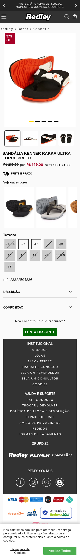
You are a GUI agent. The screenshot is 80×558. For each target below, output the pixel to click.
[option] (40, 82)
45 (10, 267)
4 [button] (50, 121)
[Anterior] (3, 5)
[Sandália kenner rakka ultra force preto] (19, 208)
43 (47, 255)
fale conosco (40, 400)
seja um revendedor (40, 373)
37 (36, 244)
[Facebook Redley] (20, 486)
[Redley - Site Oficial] (18, 457)
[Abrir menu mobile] (9, 17)
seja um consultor (40, 378)
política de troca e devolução (40, 411)
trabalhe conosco (40, 367)
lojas (40, 355)
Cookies (40, 384)
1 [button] (31, 121)
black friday (40, 361)
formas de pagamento (40, 434)
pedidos (40, 428)
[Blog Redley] (60, 486)
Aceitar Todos (60, 550)
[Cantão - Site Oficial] (61, 459)
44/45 (60, 255)
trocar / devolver (40, 405)
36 (24, 244)
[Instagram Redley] (33, 486)
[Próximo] (76, 5)
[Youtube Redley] (46, 486)
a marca (40, 350)
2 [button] (37, 121)
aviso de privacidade (40, 423)
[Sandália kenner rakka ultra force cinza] (51, 208)
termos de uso (40, 417)
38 (49, 244)
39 (61, 244)
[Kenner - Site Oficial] (40, 455)
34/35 (10, 244)
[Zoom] (12, 138)
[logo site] (39, 17)
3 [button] (44, 121)
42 (34, 255)
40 (10, 255)
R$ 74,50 (64, 164)
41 (22, 255)
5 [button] (56, 121)
